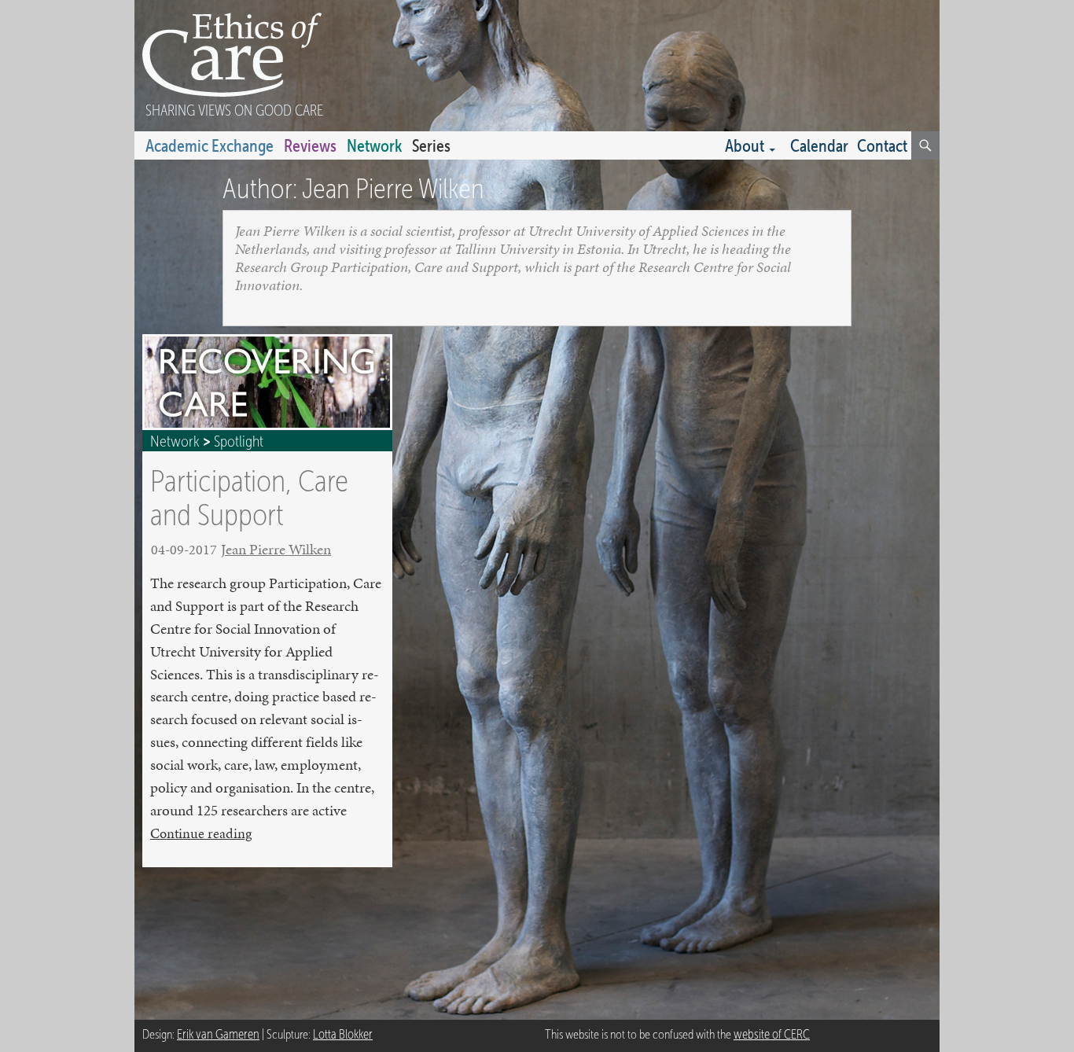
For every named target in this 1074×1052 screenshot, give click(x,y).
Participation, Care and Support (249, 497)
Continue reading (201, 833)
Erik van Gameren (218, 1034)
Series (431, 145)
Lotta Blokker (343, 1034)
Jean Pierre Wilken (276, 549)
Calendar (819, 145)
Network (374, 145)
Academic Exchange (209, 145)
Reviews (310, 145)
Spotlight (238, 441)
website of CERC (772, 1034)
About (744, 145)
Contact (882, 145)
